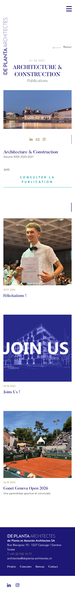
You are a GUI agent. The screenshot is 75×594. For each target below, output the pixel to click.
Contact (53, 566)
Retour (67, 47)
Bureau (40, 566)
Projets (11, 566)
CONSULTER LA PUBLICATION (37, 179)
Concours (25, 566)
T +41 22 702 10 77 (19, 554)
